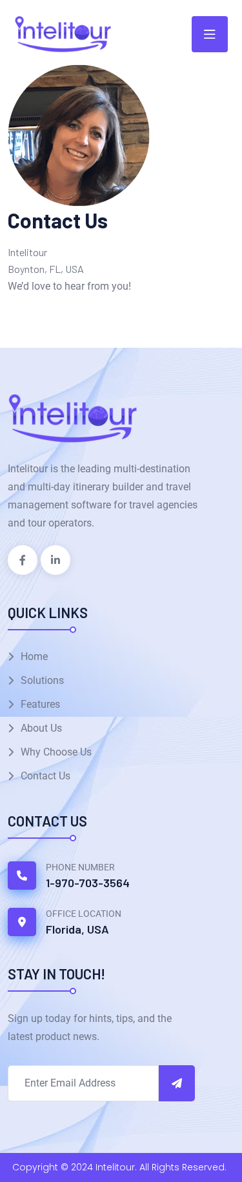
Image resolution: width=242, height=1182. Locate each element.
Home (34, 656)
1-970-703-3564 (88, 883)
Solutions (42, 680)
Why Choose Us (56, 752)
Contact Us (45, 776)
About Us (41, 728)
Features (40, 704)
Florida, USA (77, 929)
